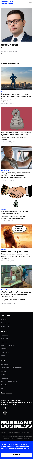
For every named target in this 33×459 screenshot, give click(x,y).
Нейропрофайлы (7, 345)
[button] (30, 2)
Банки (3, 371)
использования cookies (10, 446)
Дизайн (4, 385)
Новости (4, 335)
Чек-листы (5, 352)
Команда (4, 319)
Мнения (4, 342)
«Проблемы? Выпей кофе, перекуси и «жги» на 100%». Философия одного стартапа (16, 294)
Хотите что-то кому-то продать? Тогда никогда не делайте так (15, 253)
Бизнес (3, 374)
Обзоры (4, 349)
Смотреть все (6, 393)
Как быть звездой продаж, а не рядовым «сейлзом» (14, 212)
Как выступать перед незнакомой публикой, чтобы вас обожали (16, 134)
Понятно (16, 454)
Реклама (4, 364)
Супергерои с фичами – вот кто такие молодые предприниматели (16, 95)
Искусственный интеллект (11, 367)
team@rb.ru (5, 408)
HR (2, 388)
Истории (4, 338)
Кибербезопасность (9, 381)
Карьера (4, 378)
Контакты (5, 326)
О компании (5, 323)
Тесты (3, 355)
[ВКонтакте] (7, 413)
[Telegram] (3, 413)
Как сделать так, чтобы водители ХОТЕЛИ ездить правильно (15, 174)
